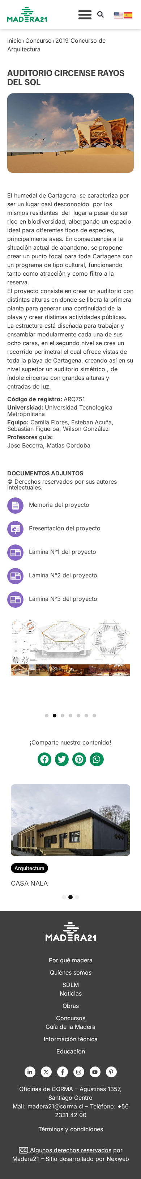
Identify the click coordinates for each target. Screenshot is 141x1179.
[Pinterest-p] (111, 1071)
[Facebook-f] (62, 1071)
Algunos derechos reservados (70, 1150)
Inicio (14, 40)
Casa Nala (29, 883)
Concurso (38, 40)
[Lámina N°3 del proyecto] (15, 599)
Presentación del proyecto (65, 528)
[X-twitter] (46, 1071)
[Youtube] (95, 1071)
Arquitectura (29, 868)
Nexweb (118, 1158)
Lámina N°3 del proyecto (63, 598)
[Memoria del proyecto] (15, 505)
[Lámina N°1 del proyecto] (15, 552)
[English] (119, 14)
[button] (85, 14)
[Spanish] (128, 14)
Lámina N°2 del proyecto (63, 575)
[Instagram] (78, 1071)
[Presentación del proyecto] (15, 529)
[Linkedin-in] (30, 1071)
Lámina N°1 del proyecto (62, 551)
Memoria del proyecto (59, 504)
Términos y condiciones (70, 1129)
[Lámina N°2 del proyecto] (15, 576)
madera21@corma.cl (55, 1106)
